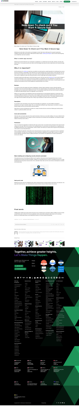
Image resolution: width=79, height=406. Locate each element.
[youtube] (62, 402)
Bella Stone (16, 219)
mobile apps (26, 77)
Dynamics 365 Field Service (49, 301)
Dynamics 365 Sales (49, 293)
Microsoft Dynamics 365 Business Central (50, 299)
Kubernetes (37, 313)
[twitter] (58, 402)
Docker (36, 312)
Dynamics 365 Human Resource (49, 287)
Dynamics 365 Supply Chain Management (49, 289)
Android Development (18, 284)
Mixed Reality (48, 312)
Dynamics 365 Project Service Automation (49, 306)
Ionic (15, 314)
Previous (60, 6)
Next (63, 6)
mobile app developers (47, 53)
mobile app (25, 71)
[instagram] (60, 402)
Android (50, 77)
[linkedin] (64, 402)
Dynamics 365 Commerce (48, 291)
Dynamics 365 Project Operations (49, 304)
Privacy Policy (44, 402)
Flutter (16, 311)
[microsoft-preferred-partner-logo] (61, 266)
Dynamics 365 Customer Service (50, 297)
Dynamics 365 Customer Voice (50, 309)
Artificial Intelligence (49, 310)
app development (25, 219)
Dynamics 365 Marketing (50, 294)
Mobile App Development (31, 219)
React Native (16, 313)
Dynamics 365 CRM (49, 284)
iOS (54, 77)
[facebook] (56, 402)
